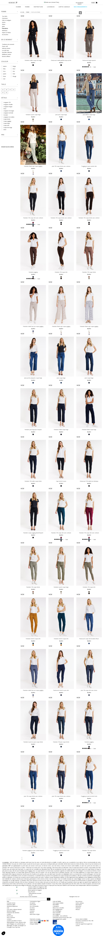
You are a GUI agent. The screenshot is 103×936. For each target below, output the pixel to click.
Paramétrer (10, 928)
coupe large (6, 123)
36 (2, 89)
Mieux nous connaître (58, 908)
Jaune (4, 74)
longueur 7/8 (6, 102)
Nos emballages (57, 911)
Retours (78, 909)
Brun (14, 69)
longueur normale (8, 113)
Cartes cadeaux (80, 903)
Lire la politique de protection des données (12, 922)
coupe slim (6, 125)
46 (6, 92)
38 (6, 89)
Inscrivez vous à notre (28, 896)
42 (13, 89)
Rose (4, 76)
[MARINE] (33, 276)
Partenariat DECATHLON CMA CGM (62, 917)
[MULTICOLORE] (89, 276)
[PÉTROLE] (33, 643)
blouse (99, 879)
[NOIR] (33, 65)
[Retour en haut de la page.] (97, 934)
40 (10, 89)
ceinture (80, 877)
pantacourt (17, 866)
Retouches (78, 906)
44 (2, 92)
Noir (14, 74)
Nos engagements (57, 909)
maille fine (8, 885)
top (13, 880)
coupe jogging (7, 121)
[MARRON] (61, 278)
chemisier (66, 874)
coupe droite (6, 119)
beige (79, 879)
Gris (14, 71)
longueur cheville (8, 104)
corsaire (5, 115)
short (4, 108)
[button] (9, 12)
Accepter (27, 928)
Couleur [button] (4, 61)
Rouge (14, 76)
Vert (4, 79)
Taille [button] (3, 84)
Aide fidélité (56, 904)
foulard (90, 877)
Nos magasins (56, 914)
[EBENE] (61, 224)
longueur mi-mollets (8, 117)
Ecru (4, 71)
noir (88, 879)
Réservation (79, 904)
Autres (5, 66)
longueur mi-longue (8, 111)
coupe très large (7, 127)
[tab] (9, 12)
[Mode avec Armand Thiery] (51, 1)
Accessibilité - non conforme (60, 916)
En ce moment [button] (6, 40)
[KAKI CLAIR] (33, 119)
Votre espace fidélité (58, 903)
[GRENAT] (33, 222)
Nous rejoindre (57, 912)
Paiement (78, 908)
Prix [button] (2, 135)
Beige (14, 66)
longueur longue (7, 106)
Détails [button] (4, 98)
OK (48, 899)
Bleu (4, 69)
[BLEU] (61, 119)
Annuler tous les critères (7, 147)
